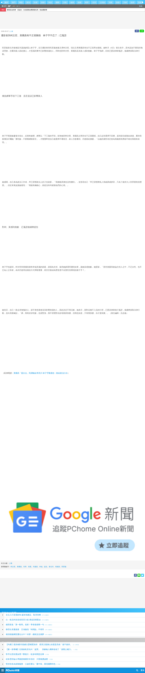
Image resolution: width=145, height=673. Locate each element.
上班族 (102, 2)
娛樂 (79, 2)
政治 (28, 2)
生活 (94, 2)
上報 (11, 31)
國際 (57, 2)
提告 (45, 567)
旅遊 (118, 2)
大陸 (65, 2)
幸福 (40, 567)
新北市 (51, 567)
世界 (25, 567)
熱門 (13, 2)
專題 (21, 2)
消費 (110, 2)
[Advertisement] (63, 593)
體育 (87, 2)
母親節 (57, 567)
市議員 (35, 567)
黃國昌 (19, 567)
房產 (139, 2)
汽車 (125, 2)
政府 (132, 2)
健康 (72, 2)
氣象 (141, 6)
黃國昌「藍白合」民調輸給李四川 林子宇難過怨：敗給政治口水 (41, 373)
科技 (50, 2)
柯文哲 (68, 136)
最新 (6, 2)
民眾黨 (64, 567)
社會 (35, 2)
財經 (43, 2)
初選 (29, 567)
